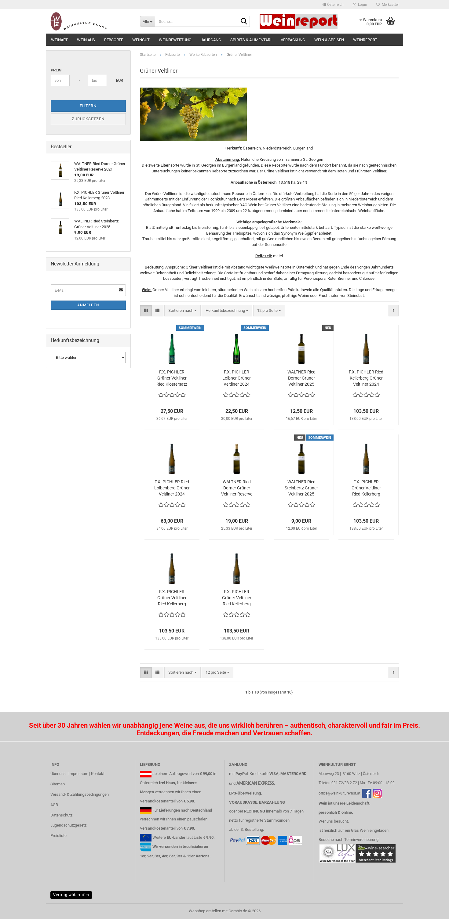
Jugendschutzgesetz (68, 825)
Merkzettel (389, 4)
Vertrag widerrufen (71, 895)
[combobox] (182, 311)
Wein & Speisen (329, 40)
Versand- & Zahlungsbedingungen (79, 794)
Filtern (88, 105)
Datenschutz (61, 815)
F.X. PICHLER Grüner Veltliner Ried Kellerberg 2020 (366, 488)
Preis (56, 70)
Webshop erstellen (205, 911)
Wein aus (86, 40)
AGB (54, 804)
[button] (333, 4)
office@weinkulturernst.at (339, 793)
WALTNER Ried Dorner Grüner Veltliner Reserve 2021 (236, 488)
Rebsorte (113, 40)
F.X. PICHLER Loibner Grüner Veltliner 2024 (236, 378)
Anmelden (88, 305)
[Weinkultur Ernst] (90, 21)
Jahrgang (211, 40)
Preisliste (58, 835)
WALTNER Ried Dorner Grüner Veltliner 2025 (301, 378)
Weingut (141, 40)
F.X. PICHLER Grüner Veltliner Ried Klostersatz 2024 (171, 378)
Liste (198, 837)
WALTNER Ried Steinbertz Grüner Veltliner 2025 (301, 487)
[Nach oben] (432, 909)
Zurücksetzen (88, 119)
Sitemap (57, 784)
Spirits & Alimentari (251, 40)
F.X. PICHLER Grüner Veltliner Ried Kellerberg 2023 (236, 598)
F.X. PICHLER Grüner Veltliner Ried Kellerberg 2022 (172, 598)
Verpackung (293, 40)
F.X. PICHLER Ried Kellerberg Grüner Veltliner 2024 (366, 378)
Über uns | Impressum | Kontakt (77, 773)
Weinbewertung (175, 40)
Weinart (59, 40)
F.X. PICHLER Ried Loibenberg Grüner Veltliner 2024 (172, 487)
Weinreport (365, 40)
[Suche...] (244, 21)
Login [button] (361, 4)
